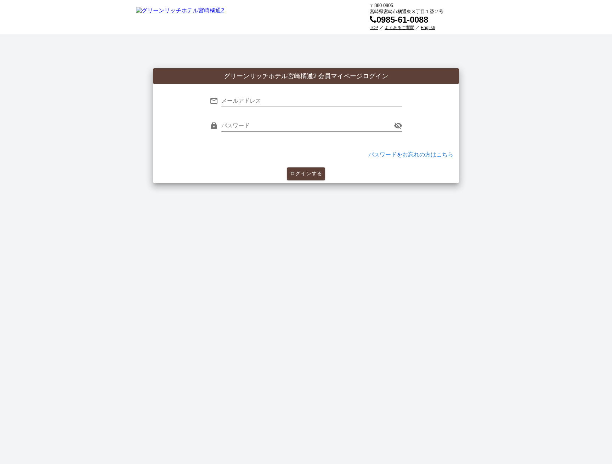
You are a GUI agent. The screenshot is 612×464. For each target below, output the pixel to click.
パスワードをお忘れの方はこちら (410, 154)
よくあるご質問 (399, 27)
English (428, 27)
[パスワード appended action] (398, 125)
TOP (374, 27)
